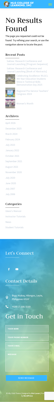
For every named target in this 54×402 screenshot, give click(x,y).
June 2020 (10, 183)
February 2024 (12, 139)
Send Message (26, 378)
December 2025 (13, 128)
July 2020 (10, 177)
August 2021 (11, 166)
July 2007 (10, 188)
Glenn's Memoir (13, 211)
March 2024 (11, 133)
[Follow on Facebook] (8, 269)
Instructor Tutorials (15, 216)
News (8, 222)
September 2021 (13, 161)
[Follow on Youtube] (16, 269)
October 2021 (12, 155)
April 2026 (10, 123)
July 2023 (10, 144)
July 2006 (10, 194)
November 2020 (13, 172)
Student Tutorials (14, 227)
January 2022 (12, 150)
